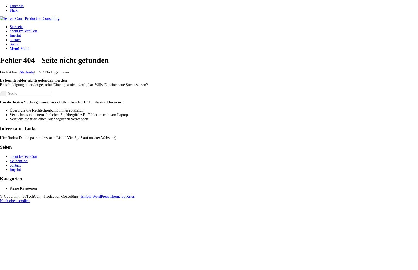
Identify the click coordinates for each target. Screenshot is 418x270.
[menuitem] (214, 44)
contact (15, 40)
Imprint (15, 35)
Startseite (16, 27)
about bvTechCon (23, 31)
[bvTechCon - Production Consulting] (29, 18)
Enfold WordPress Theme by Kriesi (108, 196)
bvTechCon (19, 161)
